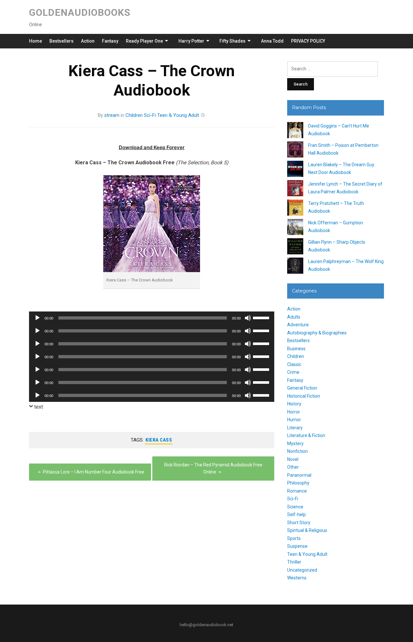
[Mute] (248, 318)
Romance (297, 491)
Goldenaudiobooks (79, 12)
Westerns (297, 577)
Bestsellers (61, 41)
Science (295, 506)
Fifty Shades (232, 41)
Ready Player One (144, 41)
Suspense (297, 546)
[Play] (37, 318)
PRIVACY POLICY (308, 41)
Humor (294, 419)
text (38, 407)
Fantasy (110, 41)
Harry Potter (191, 41)
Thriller (294, 562)
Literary (295, 427)
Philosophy (298, 482)
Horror (293, 411)
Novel (292, 459)
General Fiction (302, 388)
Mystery (295, 443)
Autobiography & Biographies (317, 332)
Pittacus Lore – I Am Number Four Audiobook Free (93, 471)
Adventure (298, 324)
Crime (293, 372)
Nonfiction (297, 451)
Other (293, 467)
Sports (294, 538)
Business (296, 348)
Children (134, 115)
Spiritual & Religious (307, 530)
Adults (293, 317)
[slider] (262, 317)
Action (88, 41)
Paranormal (299, 475)
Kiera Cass (159, 440)
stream (111, 115)
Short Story (298, 522)
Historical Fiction (303, 396)
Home (35, 41)
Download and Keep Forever (152, 147)
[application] (151, 317)
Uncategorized (302, 570)
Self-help (296, 514)
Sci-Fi (150, 115)
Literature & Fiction (306, 435)
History (294, 403)
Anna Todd (272, 41)
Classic (294, 364)
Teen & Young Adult (178, 115)
